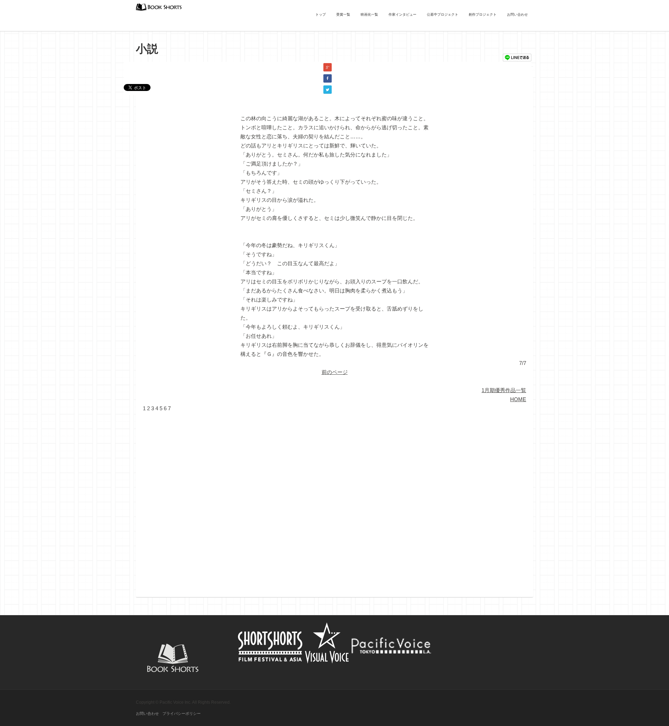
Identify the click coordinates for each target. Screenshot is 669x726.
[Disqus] (334, 500)
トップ (320, 14)
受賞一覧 (343, 14)
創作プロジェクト (483, 14)
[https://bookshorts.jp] (159, 6)
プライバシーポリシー (181, 713)
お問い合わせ (517, 14)
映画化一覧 (369, 14)
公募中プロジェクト (442, 14)
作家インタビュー (402, 14)
